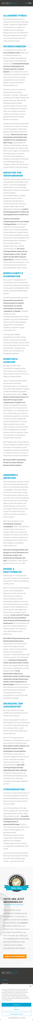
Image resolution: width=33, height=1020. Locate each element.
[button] (30, 986)
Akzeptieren (16, 1005)
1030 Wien (5, 983)
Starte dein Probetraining (15, 956)
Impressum (22, 1017)
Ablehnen (16, 1009)
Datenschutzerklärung (14, 1017)
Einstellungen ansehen (16, 1014)
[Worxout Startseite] (9, 3)
